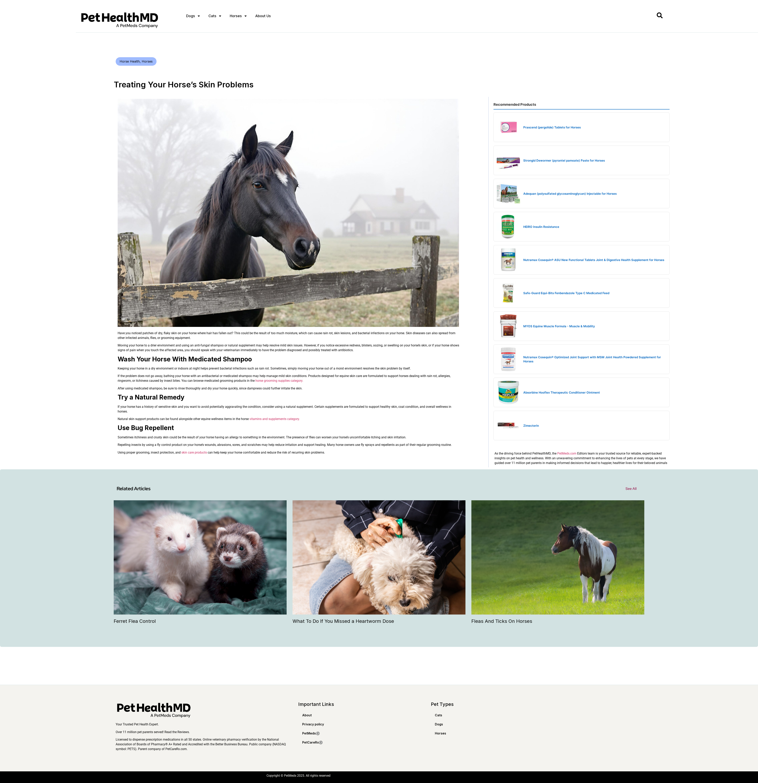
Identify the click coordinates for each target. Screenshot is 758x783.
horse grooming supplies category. (279, 381)
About (307, 715)
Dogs (190, 16)
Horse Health (130, 61)
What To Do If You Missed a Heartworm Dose (343, 621)
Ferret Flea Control (135, 621)
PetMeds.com (566, 453)
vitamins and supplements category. (275, 419)
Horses (236, 16)
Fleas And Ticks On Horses (501, 621)
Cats (212, 16)
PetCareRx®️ (312, 742)
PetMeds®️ (311, 733)
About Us (263, 16)
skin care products (194, 452)
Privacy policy (313, 724)
